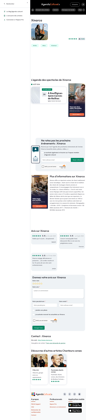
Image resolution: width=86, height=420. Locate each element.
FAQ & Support (35, 404)
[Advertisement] (58, 63)
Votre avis (35, 287)
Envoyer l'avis (38, 328)
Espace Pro (53, 404)
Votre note (35, 280)
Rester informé (77, 160)
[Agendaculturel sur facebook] (69, 394)
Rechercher (9, 4)
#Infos (35, 45)
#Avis (44, 45)
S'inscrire (75, 4)
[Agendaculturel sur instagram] (74, 394)
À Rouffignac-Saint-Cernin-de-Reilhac (55, 96)
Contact (33, 415)
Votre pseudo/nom (38, 301)
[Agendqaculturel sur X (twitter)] (64, 394)
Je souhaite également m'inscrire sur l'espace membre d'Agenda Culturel (61, 154)
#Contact (54, 45)
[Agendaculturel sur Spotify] (79, 394)
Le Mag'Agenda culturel (13, 11)
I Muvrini (35, 370)
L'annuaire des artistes (13, 16)
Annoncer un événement (58, 407)
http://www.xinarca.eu (45, 340)
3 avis (82, 39)
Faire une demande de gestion (55, 343)
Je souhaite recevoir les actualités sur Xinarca (50, 314)
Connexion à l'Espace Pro (14, 20)
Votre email (63, 301)
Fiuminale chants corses (57, 371)
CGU (32, 407)
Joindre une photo (41, 310)
